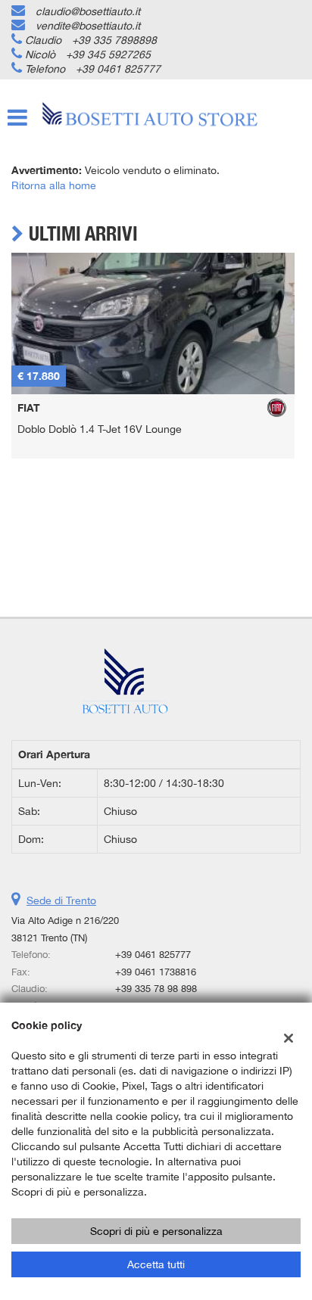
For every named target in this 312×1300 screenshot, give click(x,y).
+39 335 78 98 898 (156, 988)
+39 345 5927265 (108, 54)
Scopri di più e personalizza (156, 1231)
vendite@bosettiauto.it (88, 26)
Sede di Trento (61, 900)
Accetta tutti (156, 1264)
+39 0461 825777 (118, 69)
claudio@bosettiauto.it (88, 11)
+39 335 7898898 (114, 40)
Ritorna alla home (53, 185)
